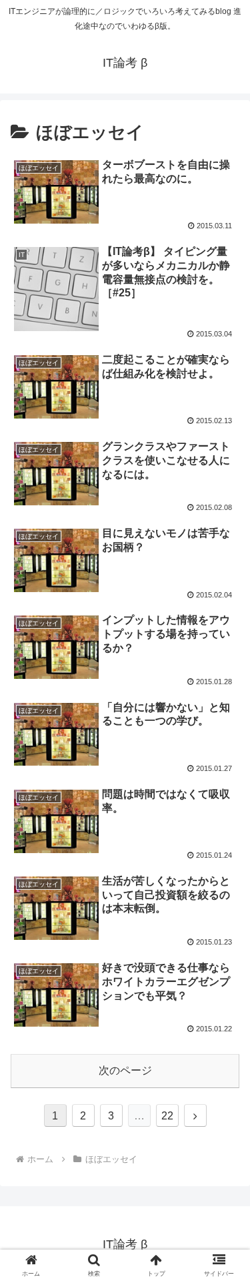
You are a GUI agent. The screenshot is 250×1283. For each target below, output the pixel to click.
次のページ (125, 1070)
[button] (223, 1134)
